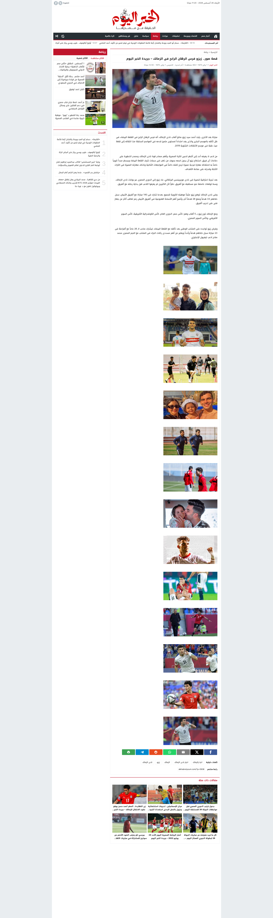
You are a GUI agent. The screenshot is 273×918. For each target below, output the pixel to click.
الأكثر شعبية (82, 58)
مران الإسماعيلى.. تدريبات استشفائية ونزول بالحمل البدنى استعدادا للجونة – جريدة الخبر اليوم (165, 810)
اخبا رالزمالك (197, 762)
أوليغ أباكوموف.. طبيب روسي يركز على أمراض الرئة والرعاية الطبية (105, 43)
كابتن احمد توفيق (76, 89)
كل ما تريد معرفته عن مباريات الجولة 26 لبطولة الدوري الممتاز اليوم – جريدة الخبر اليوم (200, 838)
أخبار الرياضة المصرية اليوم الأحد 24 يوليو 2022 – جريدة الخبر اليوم (165, 836)
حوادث (165, 36)
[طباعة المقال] (128, 752)
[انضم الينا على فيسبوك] (55, 3)
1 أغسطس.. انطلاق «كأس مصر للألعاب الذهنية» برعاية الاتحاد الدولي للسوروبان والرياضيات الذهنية (70, 68)
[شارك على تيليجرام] (142, 752)
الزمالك (167, 762)
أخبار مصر (205, 36)
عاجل (136, 36)
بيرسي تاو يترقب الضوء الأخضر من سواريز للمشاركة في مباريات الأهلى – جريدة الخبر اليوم (129, 838)
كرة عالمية (109, 36)
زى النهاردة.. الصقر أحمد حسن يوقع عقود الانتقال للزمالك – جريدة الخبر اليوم (129, 810)
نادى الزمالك (147, 762)
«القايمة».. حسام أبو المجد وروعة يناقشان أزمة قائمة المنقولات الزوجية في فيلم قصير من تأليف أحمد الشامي (184, 43)
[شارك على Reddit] (156, 752)
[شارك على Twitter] (197, 752)
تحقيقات (176, 36)
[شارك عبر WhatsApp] (169, 752)
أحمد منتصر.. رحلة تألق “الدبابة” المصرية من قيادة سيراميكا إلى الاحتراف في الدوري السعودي (70, 80)
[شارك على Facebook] (210, 752)
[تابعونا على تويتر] (60, 3)
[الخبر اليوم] (136, 19)
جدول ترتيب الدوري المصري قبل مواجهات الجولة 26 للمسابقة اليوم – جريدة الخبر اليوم (200, 810)
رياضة (155, 36)
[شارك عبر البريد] (183, 752)
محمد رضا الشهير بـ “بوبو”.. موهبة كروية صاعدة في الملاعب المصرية (69, 116)
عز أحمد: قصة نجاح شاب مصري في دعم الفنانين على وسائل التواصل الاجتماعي (71, 105)
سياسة (145, 36)
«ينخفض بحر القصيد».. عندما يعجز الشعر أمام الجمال (79, 172)
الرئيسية (215, 36)
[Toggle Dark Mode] (63, 36)
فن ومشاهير (124, 36)
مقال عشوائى (56, 36)
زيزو (158, 762)
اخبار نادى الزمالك (181, 762)
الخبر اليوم (213, 65)
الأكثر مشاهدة (97, 58)
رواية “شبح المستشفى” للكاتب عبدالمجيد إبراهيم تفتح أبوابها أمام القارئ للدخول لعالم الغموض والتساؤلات (78, 163)
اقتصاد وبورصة (190, 36)
